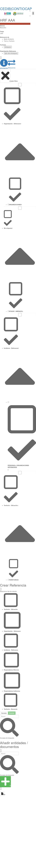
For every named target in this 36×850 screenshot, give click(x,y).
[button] (4, 64)
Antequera (8, 47)
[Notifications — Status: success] (33, 13)
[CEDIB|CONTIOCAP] (14, 13)
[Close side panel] (1, 57)
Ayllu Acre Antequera (11, 53)
